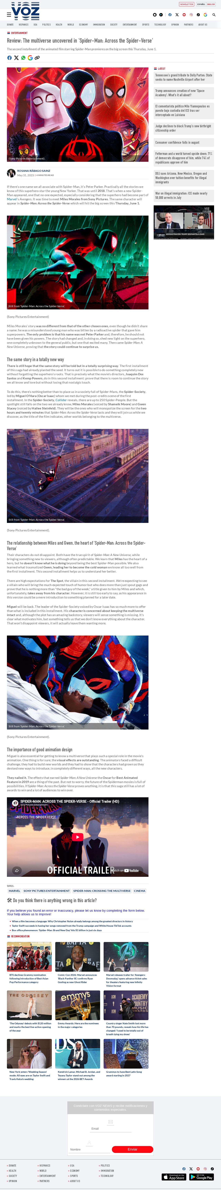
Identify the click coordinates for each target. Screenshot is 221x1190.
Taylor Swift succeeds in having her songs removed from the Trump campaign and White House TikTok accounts (71, 925)
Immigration (99, 25)
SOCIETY (114, 25)
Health (59, 25)
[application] (184, 222)
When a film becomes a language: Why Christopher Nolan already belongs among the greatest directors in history (72, 921)
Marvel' (12, 199)
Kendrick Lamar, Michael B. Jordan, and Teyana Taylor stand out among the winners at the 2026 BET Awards (79, 1075)
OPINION (175, 25)
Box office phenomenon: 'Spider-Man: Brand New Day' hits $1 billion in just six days (57, 930)
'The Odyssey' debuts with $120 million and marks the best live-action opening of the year (30, 1027)
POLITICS (46, 25)
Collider (61, 400)
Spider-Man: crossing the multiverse (102, 890)
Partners (188, 25)
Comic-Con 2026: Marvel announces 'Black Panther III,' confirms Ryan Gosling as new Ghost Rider (77, 978)
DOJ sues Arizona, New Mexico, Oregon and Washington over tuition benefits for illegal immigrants (181, 178)
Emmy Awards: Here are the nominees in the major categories (78, 1025)
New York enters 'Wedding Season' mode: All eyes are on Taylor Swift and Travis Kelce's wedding (29, 1075)
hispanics (23, 25)
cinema (139, 890)
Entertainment (19, 33)
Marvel (14, 890)
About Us (202, 25)
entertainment (130, 25)
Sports (145, 25)
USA (35, 25)
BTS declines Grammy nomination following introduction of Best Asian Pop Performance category (28, 978)
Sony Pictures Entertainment (47, 890)
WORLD (71, 25)
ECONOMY (83, 25)
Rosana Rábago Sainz (33, 170)
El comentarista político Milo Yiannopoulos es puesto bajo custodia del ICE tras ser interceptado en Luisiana (182, 111)
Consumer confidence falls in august (177, 143)
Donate (10, 25)
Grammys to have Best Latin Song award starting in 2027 (124, 1073)
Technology (160, 25)
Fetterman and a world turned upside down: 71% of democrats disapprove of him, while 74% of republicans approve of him (183, 158)
